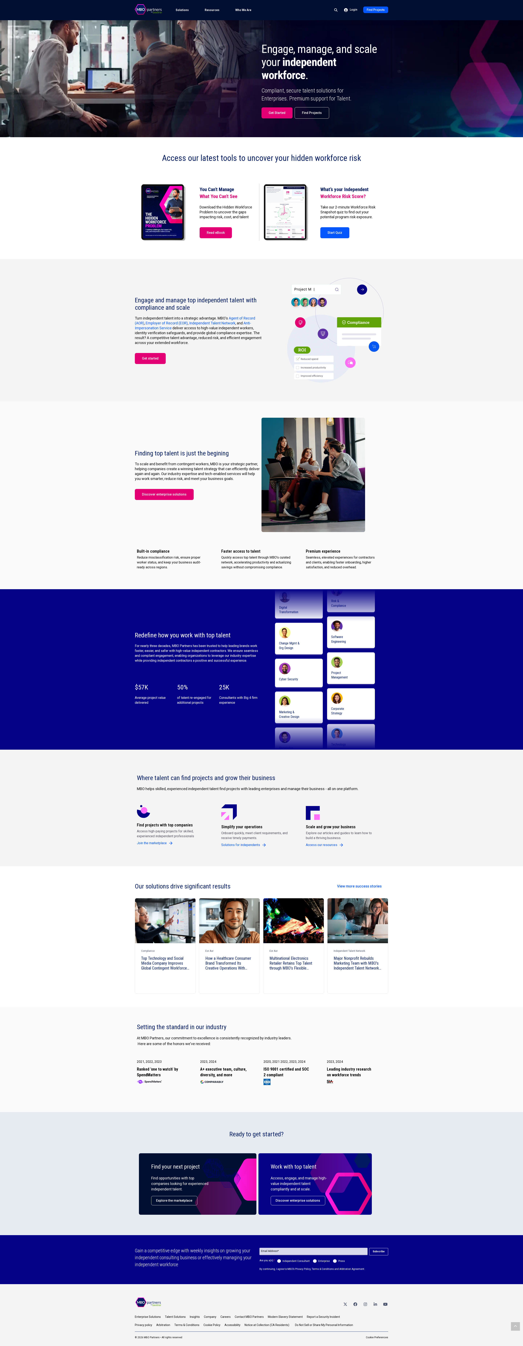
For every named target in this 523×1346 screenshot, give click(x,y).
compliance (148, 951)
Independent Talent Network (212, 323)
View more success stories (359, 886)
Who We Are (243, 10)
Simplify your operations (241, 826)
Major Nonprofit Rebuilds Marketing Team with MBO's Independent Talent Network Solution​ (356, 963)
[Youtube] (385, 1304)
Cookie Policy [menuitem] (211, 1325)
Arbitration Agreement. (352, 1269)
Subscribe (379, 1251)
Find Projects (376, 9)
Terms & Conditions (323, 1269)
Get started (150, 358)
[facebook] (355, 1304)
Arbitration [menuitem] (163, 1325)
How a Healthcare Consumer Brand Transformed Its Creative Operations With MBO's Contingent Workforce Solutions (228, 963)
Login (353, 9)
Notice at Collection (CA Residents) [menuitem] (267, 1325)
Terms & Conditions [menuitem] (186, 1325)
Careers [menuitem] (225, 1316)
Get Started (277, 113)
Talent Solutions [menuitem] (175, 1316)
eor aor (209, 951)
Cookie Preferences (377, 1337)
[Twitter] (345, 1304)
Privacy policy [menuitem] (143, 1325)
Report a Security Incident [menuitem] (323, 1316)
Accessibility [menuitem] (232, 1325)
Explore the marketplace (174, 1200)
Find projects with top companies (165, 825)
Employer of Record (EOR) (167, 323)
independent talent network (349, 951)
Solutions (182, 10)
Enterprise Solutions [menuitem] (148, 1316)
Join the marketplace (152, 843)
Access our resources (321, 845)
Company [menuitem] (210, 1316)
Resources (212, 10)
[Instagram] (365, 1304)
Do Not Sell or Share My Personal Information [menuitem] (324, 1325)
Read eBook (216, 233)
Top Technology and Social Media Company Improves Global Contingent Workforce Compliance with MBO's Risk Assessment (164, 963)
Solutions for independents (240, 845)
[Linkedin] (375, 1304)
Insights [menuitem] (195, 1316)
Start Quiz (334, 233)
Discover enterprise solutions (164, 494)
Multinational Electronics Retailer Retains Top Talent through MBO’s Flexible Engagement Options (290, 963)
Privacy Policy (303, 1269)
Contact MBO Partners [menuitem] (249, 1316)
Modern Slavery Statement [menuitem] (285, 1316)
